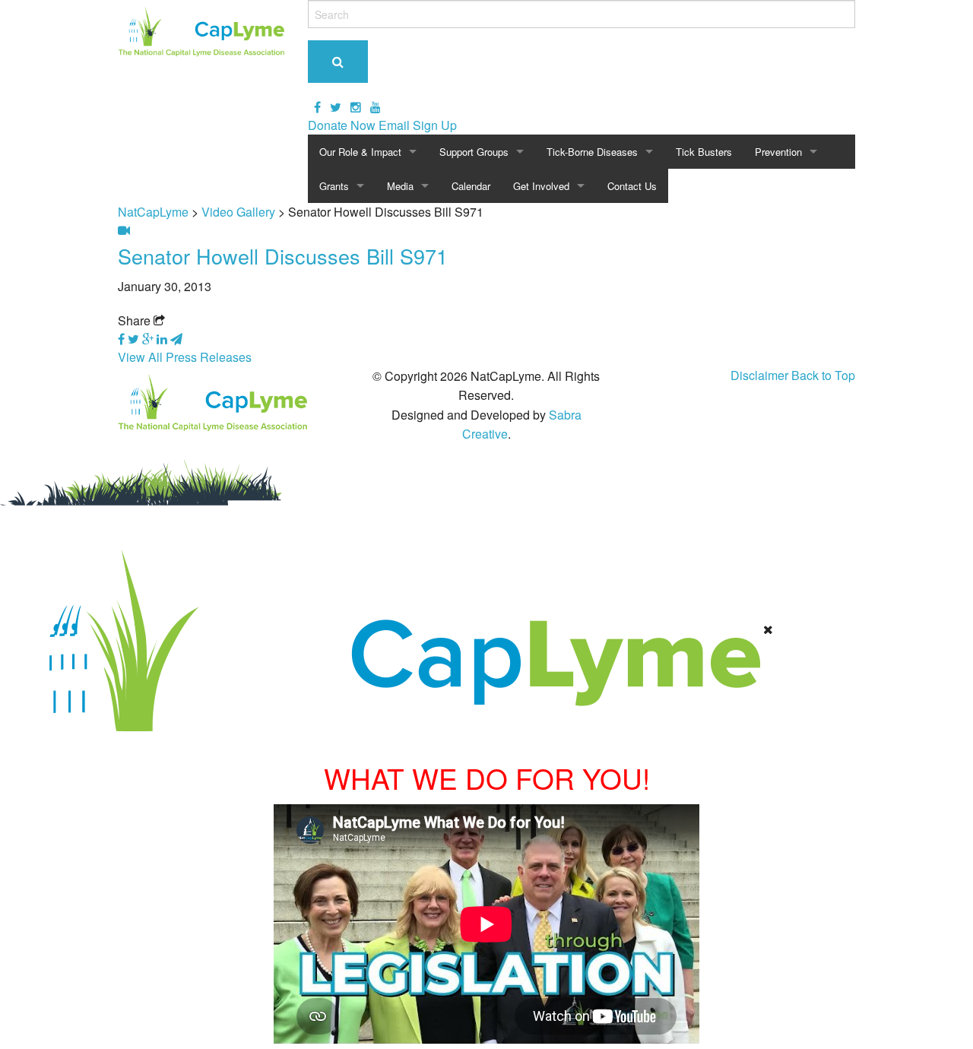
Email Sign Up (418, 125)
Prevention (778, 151)
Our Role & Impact (360, 151)
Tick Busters (704, 151)
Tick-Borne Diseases (592, 151)
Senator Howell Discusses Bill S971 (283, 256)
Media (400, 186)
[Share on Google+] (149, 338)
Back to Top (823, 375)
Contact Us (632, 186)
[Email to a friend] (176, 338)
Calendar (471, 186)
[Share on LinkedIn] (163, 338)
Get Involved (541, 186)
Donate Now (342, 125)
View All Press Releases (185, 357)
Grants (334, 186)
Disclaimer (759, 375)
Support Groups (474, 151)
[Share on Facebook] (123, 338)
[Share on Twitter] (135, 338)
